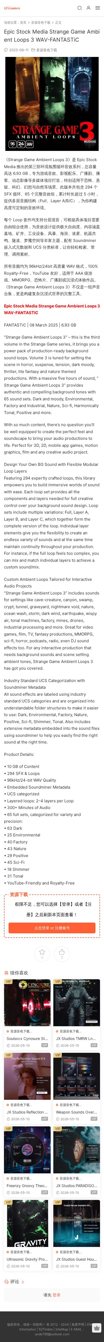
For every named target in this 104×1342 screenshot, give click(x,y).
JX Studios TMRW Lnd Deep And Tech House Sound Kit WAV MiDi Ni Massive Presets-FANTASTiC (75, 1038)
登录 (57, 1294)
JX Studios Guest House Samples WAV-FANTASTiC (76, 1259)
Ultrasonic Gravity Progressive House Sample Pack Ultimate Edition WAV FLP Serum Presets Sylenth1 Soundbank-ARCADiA (27, 1259)
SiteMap (61, 1329)
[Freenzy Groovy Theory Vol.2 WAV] (27, 1149)
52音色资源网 (12, 8)
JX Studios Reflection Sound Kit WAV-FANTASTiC (27, 1112)
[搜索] (79, 7)
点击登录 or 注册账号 (52, 928)
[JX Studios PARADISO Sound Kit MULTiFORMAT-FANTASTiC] (76, 1149)
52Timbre (46, 1329)
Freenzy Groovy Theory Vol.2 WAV (27, 1185)
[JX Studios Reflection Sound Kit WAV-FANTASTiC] (27, 1076)
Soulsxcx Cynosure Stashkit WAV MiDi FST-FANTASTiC (27, 1038)
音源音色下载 (46, 50)
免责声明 (77, 1324)
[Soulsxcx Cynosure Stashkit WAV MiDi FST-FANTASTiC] (27, 1002)
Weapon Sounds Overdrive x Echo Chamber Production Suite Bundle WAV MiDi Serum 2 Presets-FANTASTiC (76, 1112)
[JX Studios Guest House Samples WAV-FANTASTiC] (76, 1223)
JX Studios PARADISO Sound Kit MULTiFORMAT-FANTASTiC (75, 1185)
